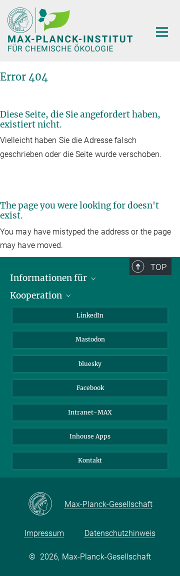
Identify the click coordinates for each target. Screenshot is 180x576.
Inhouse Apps (90, 436)
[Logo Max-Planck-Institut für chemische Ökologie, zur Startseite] (71, 30)
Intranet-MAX (90, 412)
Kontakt (90, 460)
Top (158, 267)
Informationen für (49, 278)
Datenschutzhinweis (120, 533)
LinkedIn (90, 315)
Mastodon (90, 339)
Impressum (44, 533)
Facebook (90, 388)
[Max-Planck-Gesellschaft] (46, 504)
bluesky (90, 364)
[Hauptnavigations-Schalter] (162, 32)
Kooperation (37, 295)
